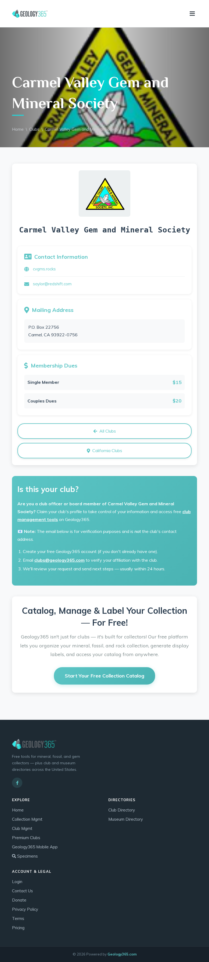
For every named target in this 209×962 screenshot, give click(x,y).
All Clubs (107, 431)
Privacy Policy (25, 909)
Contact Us (22, 890)
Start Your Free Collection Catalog (104, 676)
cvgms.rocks (44, 268)
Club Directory (121, 810)
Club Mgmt (22, 828)
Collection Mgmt (27, 819)
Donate (19, 900)
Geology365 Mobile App (35, 846)
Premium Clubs (26, 837)
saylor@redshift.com (52, 283)
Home (18, 129)
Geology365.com (122, 954)
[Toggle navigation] (192, 13)
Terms (18, 918)
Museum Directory (125, 819)
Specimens (27, 856)
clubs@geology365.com (59, 560)
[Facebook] (17, 783)
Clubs (34, 129)
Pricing (18, 927)
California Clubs (107, 450)
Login (17, 881)
